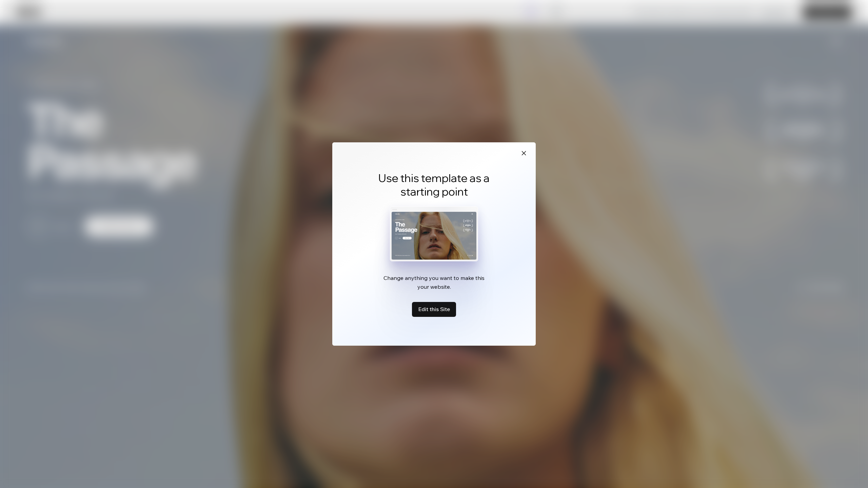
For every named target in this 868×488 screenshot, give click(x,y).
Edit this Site (434, 309)
